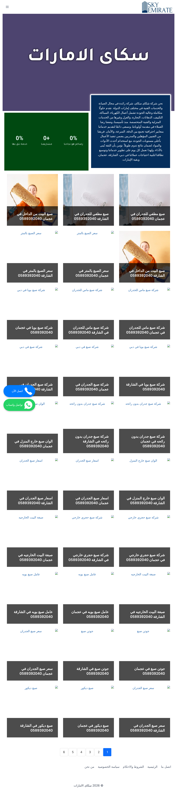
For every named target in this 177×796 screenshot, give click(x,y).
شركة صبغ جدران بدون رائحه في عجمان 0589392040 (148, 441)
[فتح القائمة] (7, 6)
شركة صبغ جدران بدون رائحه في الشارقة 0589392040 (92, 441)
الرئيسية (152, 766)
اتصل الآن (17, 391)
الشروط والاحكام (133, 766)
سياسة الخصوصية (108, 766)
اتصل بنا (166, 766)
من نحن (89, 766)
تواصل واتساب (14, 404)
